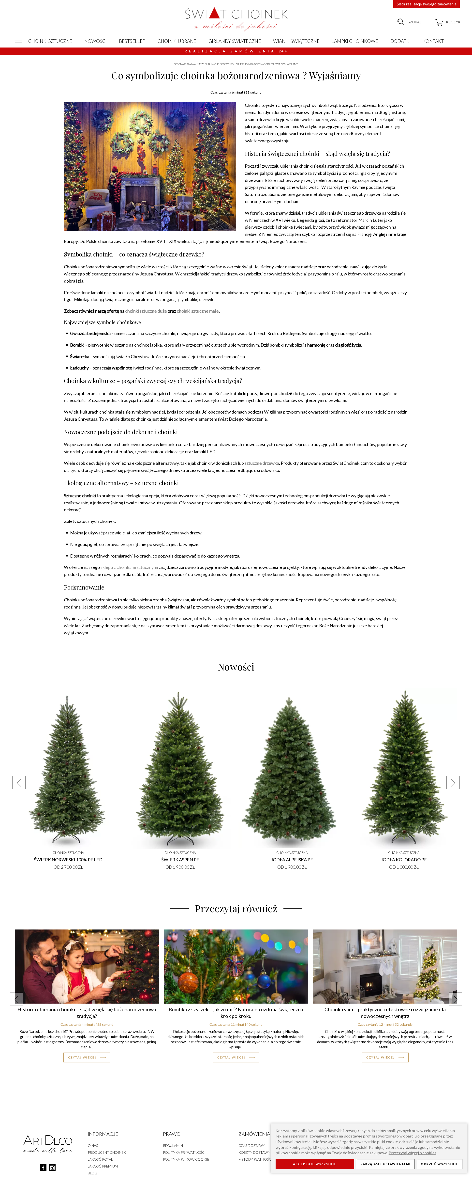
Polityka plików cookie (186, 1159)
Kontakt (433, 41)
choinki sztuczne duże (146, 311)
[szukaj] (401, 22)
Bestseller (132, 41)
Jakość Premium (103, 1166)
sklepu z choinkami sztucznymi (129, 567)
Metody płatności (255, 1159)
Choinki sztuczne (50, 41)
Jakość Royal (100, 1159)
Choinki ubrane (177, 41)
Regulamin (173, 1145)
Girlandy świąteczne (234, 41)
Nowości (95, 41)
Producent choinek (107, 1152)
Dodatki (400, 41)
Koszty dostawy (254, 1152)
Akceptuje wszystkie (315, 1164)
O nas (93, 1145)
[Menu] (18, 41)
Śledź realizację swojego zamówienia (427, 4)
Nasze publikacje (208, 64)
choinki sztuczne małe (198, 311)
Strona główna (184, 64)
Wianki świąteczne (296, 41)
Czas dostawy (251, 1145)
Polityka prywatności (184, 1152)
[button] (19, 782)
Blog (92, 1173)
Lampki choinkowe (355, 41)
